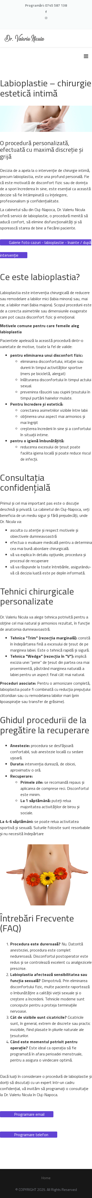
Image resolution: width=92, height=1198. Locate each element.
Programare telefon (31, 1135)
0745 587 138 (56, 5)
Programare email (29, 1114)
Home (46, 1177)
